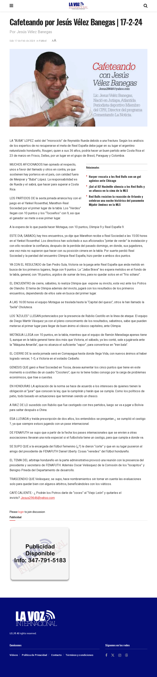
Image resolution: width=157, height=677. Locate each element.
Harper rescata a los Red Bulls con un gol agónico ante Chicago (115, 178)
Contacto (56, 655)
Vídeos (14, 655)
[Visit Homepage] (78, 6)
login (21, 512)
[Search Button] (145, 6)
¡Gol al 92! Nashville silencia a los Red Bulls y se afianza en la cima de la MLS (117, 188)
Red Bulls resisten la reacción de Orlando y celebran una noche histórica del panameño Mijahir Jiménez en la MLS (116, 200)
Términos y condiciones (79, 655)
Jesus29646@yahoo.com (38, 498)
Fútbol (42, 41)
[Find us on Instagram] (119, 655)
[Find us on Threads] (126, 655)
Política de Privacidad (34, 655)
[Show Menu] (11, 6)
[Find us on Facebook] (106, 655)
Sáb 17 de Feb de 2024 (22, 41)
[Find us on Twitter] (112, 655)
